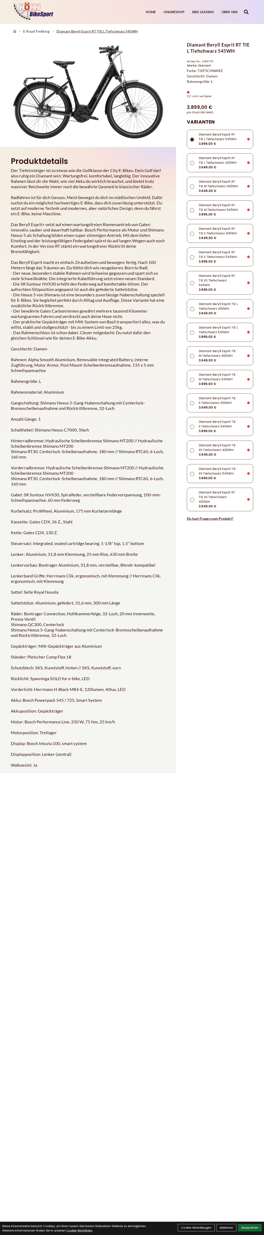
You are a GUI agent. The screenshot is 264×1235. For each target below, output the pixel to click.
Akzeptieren (249, 1228)
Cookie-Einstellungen (196, 1228)
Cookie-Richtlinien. (79, 1230)
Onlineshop (174, 11)
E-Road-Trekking (36, 31)
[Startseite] (14, 31)
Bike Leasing (203, 11)
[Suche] (246, 12)
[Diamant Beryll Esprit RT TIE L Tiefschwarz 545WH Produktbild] (88, 92)
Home (151, 11)
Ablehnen (226, 1228)
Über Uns (230, 11)
